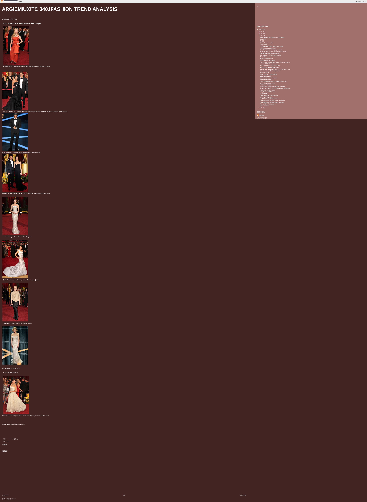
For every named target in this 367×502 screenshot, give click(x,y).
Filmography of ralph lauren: (268, 60)
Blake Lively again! (265, 76)
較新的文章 (5, 495)
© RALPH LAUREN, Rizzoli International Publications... (275, 88)
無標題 (262, 41)
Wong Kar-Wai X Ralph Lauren (268, 74)
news (8, 441)
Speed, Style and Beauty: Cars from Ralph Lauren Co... (275, 69)
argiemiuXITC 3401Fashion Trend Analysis (59, 9)
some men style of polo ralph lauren (270, 65)
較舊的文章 (243, 495)
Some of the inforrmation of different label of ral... (273, 81)
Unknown (261, 115)
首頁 (124, 495)
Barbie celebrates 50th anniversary (269, 53)
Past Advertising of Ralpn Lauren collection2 (272, 100)
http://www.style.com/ (19, 424)
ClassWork (263, 39)
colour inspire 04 (264, 72)
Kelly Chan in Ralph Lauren (267, 92)
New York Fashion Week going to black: (271, 50)
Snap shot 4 (263, 44)
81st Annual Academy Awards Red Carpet (271, 46)
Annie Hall (263, 57)
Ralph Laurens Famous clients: (268, 78)
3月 (262, 33)
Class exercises (264, 105)
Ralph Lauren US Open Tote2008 (269, 95)
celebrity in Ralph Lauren (267, 97)
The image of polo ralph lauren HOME (270, 55)
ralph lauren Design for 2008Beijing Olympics (272, 86)
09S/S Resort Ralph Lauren (267, 85)
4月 (262, 31)
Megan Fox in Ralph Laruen (267, 90)
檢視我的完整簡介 (262, 118)
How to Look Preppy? (266, 79)
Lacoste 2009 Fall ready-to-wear (269, 64)
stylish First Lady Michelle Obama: (269, 67)
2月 (262, 35)
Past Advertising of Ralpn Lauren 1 (269, 99)
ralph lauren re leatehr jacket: (268, 48)
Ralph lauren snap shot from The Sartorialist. (272, 37)
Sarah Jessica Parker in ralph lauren (270, 71)
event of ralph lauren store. (267, 83)
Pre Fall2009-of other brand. (268, 104)
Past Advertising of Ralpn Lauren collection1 (272, 102)
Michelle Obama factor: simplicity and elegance (273, 51)
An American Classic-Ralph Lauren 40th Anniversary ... (275, 62)
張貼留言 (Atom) (11, 499)
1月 (262, 107)
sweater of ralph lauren (266, 58)
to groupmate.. (264, 93)
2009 (260, 29)
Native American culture (266, 43)
